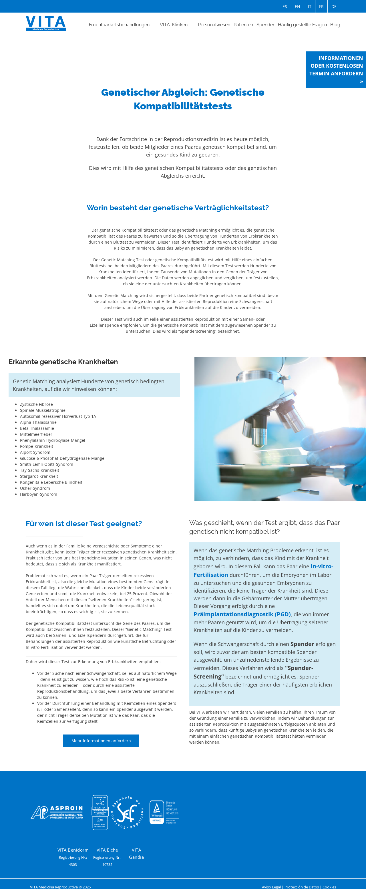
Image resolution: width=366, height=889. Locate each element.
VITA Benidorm (73, 850)
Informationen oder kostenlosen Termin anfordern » (336, 70)
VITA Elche (107, 850)
